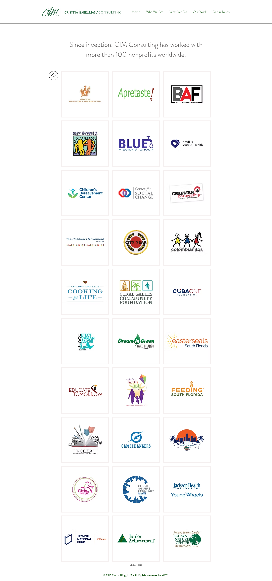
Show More (136, 564)
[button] (85, 94)
